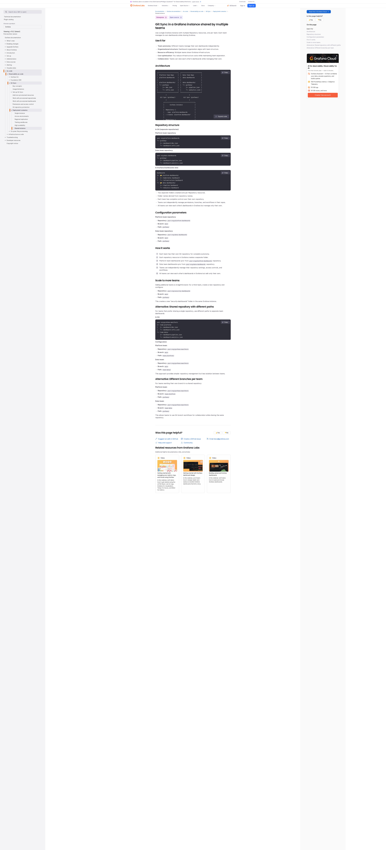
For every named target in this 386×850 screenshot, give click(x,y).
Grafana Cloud (152, 5)
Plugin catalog (8, 19)
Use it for (310, 29)
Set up (9, 56)
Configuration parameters (315, 37)
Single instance (20, 113)
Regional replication (21, 119)
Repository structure (314, 34)
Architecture (311, 31)
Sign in (242, 5)
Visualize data (11, 68)
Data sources (11, 62)
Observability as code (196, 11)
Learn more (195, 2)
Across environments (22, 116)
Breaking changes (12, 44)
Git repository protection (21, 107)
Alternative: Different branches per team (320, 48)
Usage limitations (18, 89)
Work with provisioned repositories (24, 98)
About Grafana (12, 50)
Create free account (323, 95)
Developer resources (13, 140)
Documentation (159, 11)
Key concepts (17, 86)
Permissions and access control (23, 104)
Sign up (251, 5)
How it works (311, 40)
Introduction (11, 53)
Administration (11, 59)
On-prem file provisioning (19, 131)
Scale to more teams (313, 42)
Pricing (175, 5)
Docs (203, 5)
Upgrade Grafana (12, 47)
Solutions (165, 5)
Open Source (184, 5)
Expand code (222, 116)
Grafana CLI (14, 77)
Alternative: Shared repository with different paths (324, 45)
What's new (11, 41)
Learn (195, 5)
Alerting (9, 65)
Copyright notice (12, 143)
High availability (20, 125)
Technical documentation (12, 16)
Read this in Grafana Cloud (318, 11)
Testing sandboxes (21, 122)
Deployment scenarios (219, 11)
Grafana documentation (174, 11)
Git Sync (208, 11)
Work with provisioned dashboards (24, 101)
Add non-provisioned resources (23, 95)
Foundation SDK (16, 80)
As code (185, 11)
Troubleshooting (12, 137)
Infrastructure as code (16, 134)
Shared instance (20, 128)
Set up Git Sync (18, 92)
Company (211, 5)
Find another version (10, 34)
